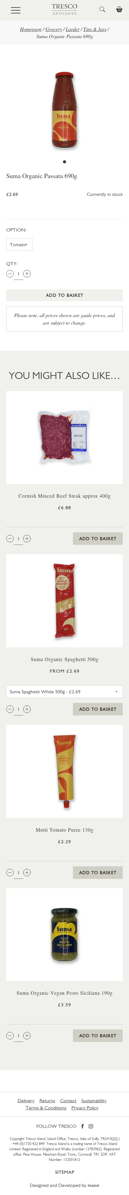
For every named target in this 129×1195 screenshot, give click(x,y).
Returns (47, 1100)
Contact (68, 1100)
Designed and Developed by (64, 1185)
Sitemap (64, 1172)
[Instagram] (91, 1127)
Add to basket (64, 295)
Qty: (12, 263)
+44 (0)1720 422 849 (28, 1144)
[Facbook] (82, 1127)
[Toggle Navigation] (15, 10)
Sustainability (93, 1100)
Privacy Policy (84, 1108)
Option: (16, 230)
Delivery (26, 1100)
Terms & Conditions (46, 1108)
